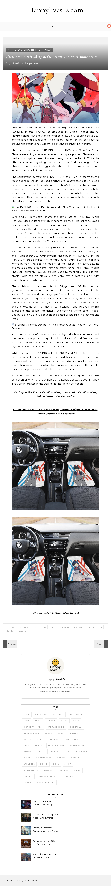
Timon (27, 776)
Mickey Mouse (56, 745)
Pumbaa (75, 758)
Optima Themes (30, 880)
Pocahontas (44, 758)
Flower (73, 733)
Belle (76, 721)
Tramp (27, 782)
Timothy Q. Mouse (47, 776)
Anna (26, 721)
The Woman (79, 627)
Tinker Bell (70, 776)
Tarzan (48, 770)
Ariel (38, 721)
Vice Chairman (95, 627)
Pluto (27, 758)
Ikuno (52, 627)
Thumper (63, 770)
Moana (27, 752)
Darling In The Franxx (34, 50)
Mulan (54, 752)
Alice (27, 715)
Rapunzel (29, 764)
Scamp (44, 764)
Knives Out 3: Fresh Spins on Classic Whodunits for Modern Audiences (46, 816)
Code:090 (11, 627)
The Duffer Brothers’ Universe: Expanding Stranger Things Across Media (43, 803)
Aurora (50, 721)
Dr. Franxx (24, 627)
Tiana (77, 770)
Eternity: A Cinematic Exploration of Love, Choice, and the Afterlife (46, 830)
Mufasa (41, 752)
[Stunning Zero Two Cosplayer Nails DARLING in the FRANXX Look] (9, 644)
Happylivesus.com (55, 9)
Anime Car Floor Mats (48, 715)
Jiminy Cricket (73, 739)
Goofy (27, 739)
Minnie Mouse (78, 745)
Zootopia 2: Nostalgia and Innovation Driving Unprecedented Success (45, 856)
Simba (67, 764)
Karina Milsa (64, 627)
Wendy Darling (46, 782)
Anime (12, 50)
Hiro (34, 627)
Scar (56, 764)
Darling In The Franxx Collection (63, 383)
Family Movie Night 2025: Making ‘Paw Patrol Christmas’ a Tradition (44, 843)
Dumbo (49, 733)
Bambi (64, 721)
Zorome (22, 631)
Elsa (60, 733)
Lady (26, 745)
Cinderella (76, 727)
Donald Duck (31, 733)
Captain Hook (55, 727)
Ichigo (43, 627)
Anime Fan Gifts (76, 715)
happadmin (31, 63)
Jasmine (54, 739)
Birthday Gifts (33, 727)
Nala (66, 752)
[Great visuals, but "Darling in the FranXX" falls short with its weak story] (101, 644)
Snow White (31, 770)
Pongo (61, 758)
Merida (39, 745)
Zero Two (11, 631)
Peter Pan (81, 752)
